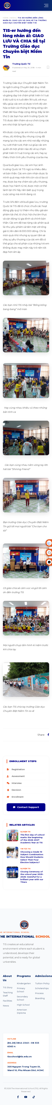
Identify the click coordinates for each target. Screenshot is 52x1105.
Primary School (21, 990)
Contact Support (27, 807)
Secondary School (22, 998)
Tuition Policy (42, 983)
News (13, 18)
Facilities (7, 1001)
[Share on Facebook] (48, 734)
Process (39, 993)
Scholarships (42, 988)
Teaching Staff (8, 994)
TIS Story (7, 987)
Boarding (40, 998)
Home (5, 18)
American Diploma (22, 1011)
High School (23, 1005)
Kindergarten (24, 983)
